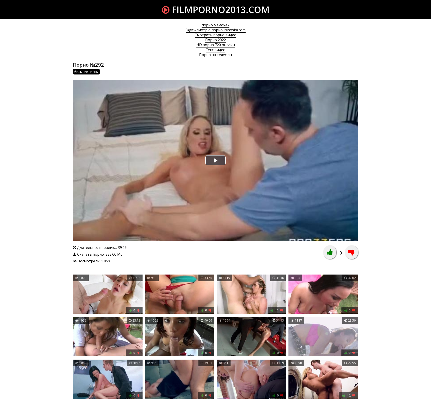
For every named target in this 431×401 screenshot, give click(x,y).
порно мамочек (215, 25)
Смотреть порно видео (215, 34)
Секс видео (215, 49)
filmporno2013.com (219, 9)
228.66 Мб (114, 254)
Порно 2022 (215, 39)
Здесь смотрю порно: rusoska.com (216, 29)
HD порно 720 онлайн (215, 44)
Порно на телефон (215, 54)
